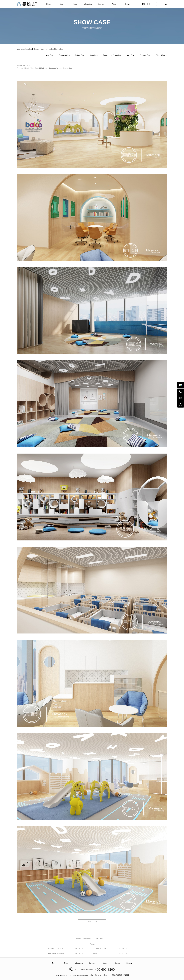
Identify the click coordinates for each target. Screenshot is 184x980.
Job (42, 49)
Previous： (83, 938)
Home (48, 4)
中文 (143, 4)
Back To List (92, 922)
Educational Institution (54, 49)
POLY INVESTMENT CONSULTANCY (99, 949)
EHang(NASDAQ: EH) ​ (55, 948)
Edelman (94, 953)
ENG (148, 4)
